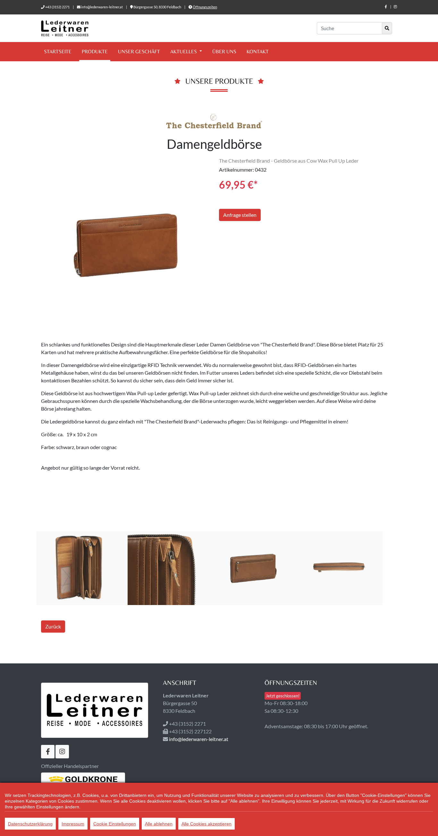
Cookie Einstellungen (114, 823)
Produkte (95, 51)
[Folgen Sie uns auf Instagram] (395, 6)
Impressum (73, 823)
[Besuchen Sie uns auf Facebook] (386, 6)
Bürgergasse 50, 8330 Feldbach (157, 7)
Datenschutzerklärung (30, 823)
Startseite (58, 51)
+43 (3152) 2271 (57, 7)
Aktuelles (184, 51)
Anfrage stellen (240, 215)
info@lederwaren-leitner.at (102, 7)
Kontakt (258, 51)
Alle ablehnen (159, 823)
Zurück (53, 626)
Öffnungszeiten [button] (205, 7)
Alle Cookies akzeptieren (206, 823)
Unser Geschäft (139, 51)
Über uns (224, 51)
